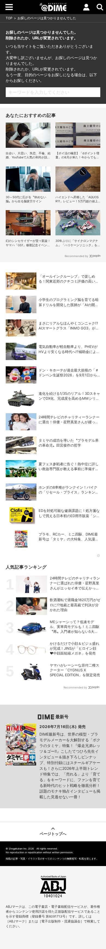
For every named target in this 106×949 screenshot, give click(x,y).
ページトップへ (53, 833)
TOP (9, 18)
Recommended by (76, 256)
